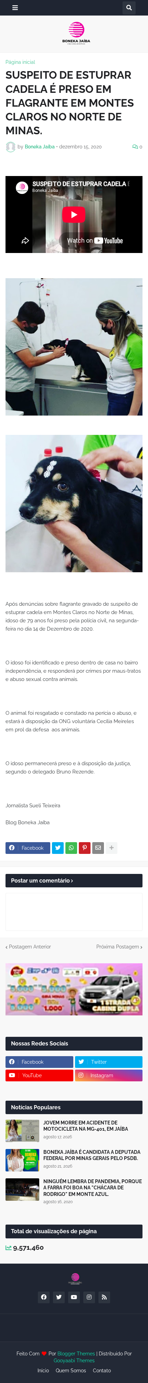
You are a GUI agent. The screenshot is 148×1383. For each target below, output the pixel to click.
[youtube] (74, 1297)
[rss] (104, 1297)
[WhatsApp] (71, 848)
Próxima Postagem (117, 946)
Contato (102, 1370)
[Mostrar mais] (111, 848)
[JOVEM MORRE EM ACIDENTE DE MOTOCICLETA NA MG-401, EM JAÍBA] (22, 1131)
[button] (15, 8)
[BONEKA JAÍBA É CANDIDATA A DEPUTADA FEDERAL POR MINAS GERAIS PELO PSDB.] (22, 1160)
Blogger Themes (76, 1353)
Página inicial (20, 62)
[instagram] (89, 1297)
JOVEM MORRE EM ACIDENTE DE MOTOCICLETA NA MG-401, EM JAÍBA (85, 1126)
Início (43, 1370)
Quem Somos (71, 1370)
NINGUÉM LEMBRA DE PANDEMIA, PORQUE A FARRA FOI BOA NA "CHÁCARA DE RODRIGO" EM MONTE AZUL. (92, 1188)
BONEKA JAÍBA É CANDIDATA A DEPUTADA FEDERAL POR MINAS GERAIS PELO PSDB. (91, 1155)
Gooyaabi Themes (74, 1360)
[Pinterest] (85, 848)
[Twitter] (58, 848)
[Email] (98, 848)
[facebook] (44, 1297)
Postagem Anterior (30, 946)
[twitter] (59, 1297)
